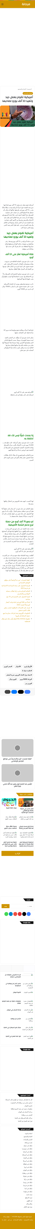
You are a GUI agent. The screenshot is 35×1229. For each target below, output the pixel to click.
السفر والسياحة (27, 1139)
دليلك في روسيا (27, 1182)
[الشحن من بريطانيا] (27, 1021)
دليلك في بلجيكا (27, 1176)
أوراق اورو (27, 666)
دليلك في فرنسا (27, 1185)
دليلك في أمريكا (27, 1161)
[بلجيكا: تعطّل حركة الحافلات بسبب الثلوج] (9, 820)
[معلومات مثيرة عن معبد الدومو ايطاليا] (27, 1003)
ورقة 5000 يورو (25, 679)
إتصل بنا (4, 1220)
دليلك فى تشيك (28, 1145)
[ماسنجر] (14, 692)
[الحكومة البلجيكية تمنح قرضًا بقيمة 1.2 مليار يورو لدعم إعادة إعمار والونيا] (25, 836)
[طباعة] (7, 692)
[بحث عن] (33, 5)
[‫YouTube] (15, 914)
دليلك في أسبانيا (27, 1152)
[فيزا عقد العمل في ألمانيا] (27, 1039)
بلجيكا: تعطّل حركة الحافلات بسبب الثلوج (10, 827)
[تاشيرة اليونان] (27, 995)
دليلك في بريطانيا (27, 1173)
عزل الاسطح (28, 1197)
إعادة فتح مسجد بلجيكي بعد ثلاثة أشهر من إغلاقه (26, 827)
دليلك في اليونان (27, 1170)
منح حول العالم (28, 1207)
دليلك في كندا (28, 1188)
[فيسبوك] (27, 692)
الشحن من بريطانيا (16, 1018)
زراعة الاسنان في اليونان (14, 1010)
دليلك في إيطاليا (27, 1164)
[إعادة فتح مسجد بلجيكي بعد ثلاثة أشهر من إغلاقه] (25, 820)
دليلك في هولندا (27, 1191)
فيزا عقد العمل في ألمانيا (13, 1036)
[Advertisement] (17, 28)
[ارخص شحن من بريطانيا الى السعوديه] (27, 986)
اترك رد (17, 853)
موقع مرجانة (6, 1216)
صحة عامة (29, 1194)
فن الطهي (29, 1201)
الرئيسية (29, 89)
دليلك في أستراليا (27, 1155)
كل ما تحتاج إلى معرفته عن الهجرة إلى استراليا (13, 976)
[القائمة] (2, 5)
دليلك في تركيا (28, 1179)
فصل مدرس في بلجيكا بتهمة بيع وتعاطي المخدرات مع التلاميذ (26, 810)
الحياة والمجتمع (22, 89)
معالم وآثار (29, 1204)
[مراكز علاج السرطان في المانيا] (27, 1030)
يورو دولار (12, 679)
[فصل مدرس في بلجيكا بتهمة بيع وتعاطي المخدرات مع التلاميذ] (25, 802)
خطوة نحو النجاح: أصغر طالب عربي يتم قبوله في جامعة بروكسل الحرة (9, 844)
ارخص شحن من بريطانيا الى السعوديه (13, 984)
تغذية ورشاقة (28, 1142)
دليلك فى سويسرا (27, 1149)
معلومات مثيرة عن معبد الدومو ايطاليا (11, 1002)
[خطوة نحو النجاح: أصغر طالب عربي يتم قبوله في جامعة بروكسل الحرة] (9, 836)
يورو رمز (28, 683)
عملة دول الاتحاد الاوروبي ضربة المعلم (19, 675)
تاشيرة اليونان (17, 992)
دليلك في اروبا (28, 1167)
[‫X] (21, 692)
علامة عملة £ (26, 671)
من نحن (10, 1220)
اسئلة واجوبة (28, 1133)
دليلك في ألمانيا (28, 1158)
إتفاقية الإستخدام (17, 1220)
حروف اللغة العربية (11, 808)
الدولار (18, 666)
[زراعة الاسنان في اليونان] (27, 1012)
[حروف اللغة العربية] (9, 802)
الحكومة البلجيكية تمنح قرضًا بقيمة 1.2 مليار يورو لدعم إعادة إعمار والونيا (26, 844)
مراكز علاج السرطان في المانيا (12, 1027)
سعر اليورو (7, 666)
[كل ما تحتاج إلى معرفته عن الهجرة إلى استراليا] (27, 977)
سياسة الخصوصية (28, 1220)
